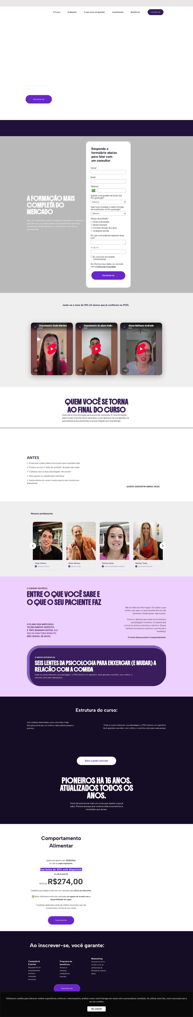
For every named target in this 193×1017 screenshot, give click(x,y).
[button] (33, 546)
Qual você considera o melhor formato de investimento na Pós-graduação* (107, 208)
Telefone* (95, 186)
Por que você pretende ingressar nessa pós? (107, 237)
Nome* (94, 168)
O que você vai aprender (94, 12)
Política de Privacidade (106, 267)
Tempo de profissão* (100, 219)
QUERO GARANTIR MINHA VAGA (143, 486)
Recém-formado (100, 225)
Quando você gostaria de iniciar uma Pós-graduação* (106, 197)
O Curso (56, 12)
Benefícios (135, 12)
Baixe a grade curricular (96, 761)
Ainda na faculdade (101, 222)
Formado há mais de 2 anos (105, 228)
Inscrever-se (155, 12)
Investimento (117, 12)
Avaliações (72, 12)
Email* (93, 177)
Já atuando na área (101, 231)
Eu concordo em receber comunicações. (104, 258)
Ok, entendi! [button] (96, 1009)
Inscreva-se (38, 99)
